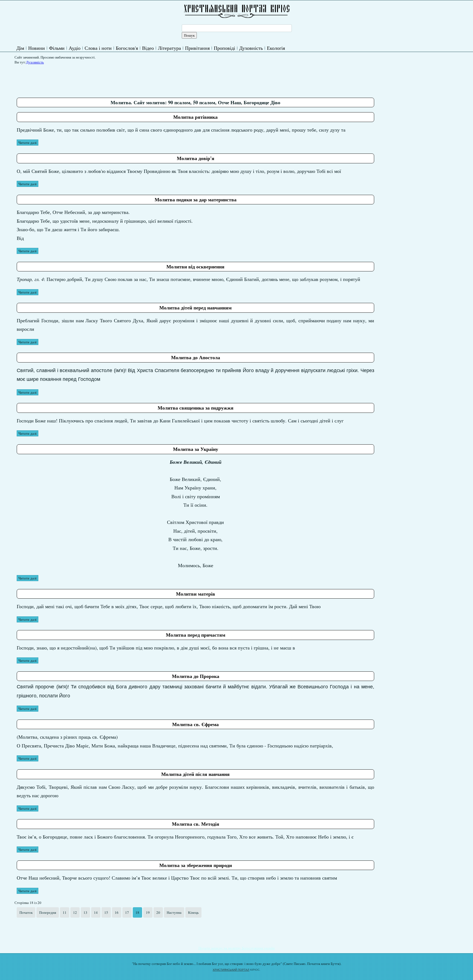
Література (169, 48)
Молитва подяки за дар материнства (195, 199)
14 (96, 912)
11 (65, 912)
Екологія (276, 48)
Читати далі (27, 142)
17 (127, 912)
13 (85, 912)
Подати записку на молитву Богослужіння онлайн (236, 948)
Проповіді (224, 48)
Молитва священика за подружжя (195, 407)
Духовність (251, 48)
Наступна (174, 912)
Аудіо (74, 48)
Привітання (197, 48)
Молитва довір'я (195, 158)
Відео (148, 48)
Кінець (193, 912)
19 (148, 912)
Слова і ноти (98, 48)
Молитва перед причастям (195, 634)
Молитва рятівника (195, 116)
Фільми (57, 48)
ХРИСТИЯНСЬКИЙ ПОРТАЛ (231, 969)
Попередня (47, 912)
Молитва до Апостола (195, 357)
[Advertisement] (116, 79)
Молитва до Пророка (195, 676)
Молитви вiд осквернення (195, 266)
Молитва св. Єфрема (195, 724)
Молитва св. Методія (195, 823)
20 (158, 912)
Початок (26, 912)
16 (117, 912)
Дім (20, 48)
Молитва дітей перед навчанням (195, 307)
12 (75, 912)
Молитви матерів (195, 593)
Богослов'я (127, 48)
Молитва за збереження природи (195, 865)
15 (106, 912)
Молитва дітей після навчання (195, 774)
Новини (36, 48)
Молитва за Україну (195, 449)
